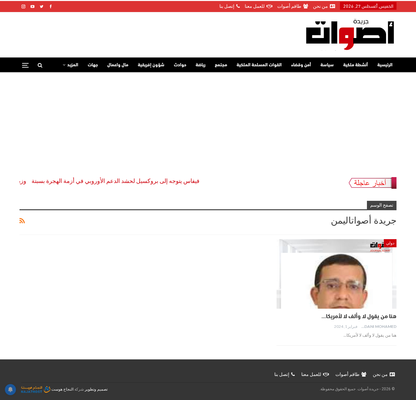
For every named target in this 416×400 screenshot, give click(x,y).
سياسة (327, 65)
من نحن (320, 6)
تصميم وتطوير (96, 389)
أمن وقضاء (301, 65)
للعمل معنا (255, 6)
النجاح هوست (61, 389)
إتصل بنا (226, 6)
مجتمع (221, 65)
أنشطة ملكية (355, 65)
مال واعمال (117, 65)
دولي (390, 243)
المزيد (72, 65)
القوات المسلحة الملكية (259, 65)
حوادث (180, 65)
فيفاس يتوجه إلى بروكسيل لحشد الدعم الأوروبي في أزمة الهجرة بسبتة (122, 180)
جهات (93, 65)
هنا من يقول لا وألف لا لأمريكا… (358, 317)
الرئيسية (385, 65)
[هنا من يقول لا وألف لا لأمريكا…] (336, 274)
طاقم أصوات (289, 6)
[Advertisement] (208, 121)
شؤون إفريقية (151, 65)
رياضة (200, 65)
